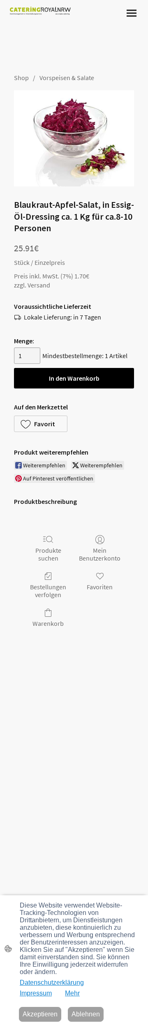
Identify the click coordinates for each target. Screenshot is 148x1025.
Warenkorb (48, 623)
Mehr (72, 993)
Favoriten (100, 587)
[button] (40, 424)
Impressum (36, 993)
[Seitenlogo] (40, 11)
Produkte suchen (48, 554)
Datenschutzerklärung (52, 982)
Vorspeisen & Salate (66, 78)
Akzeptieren (40, 1014)
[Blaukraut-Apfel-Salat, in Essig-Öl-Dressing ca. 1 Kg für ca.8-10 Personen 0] (74, 138)
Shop (21, 78)
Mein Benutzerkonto (99, 554)
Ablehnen (86, 1014)
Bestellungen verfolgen (48, 591)
